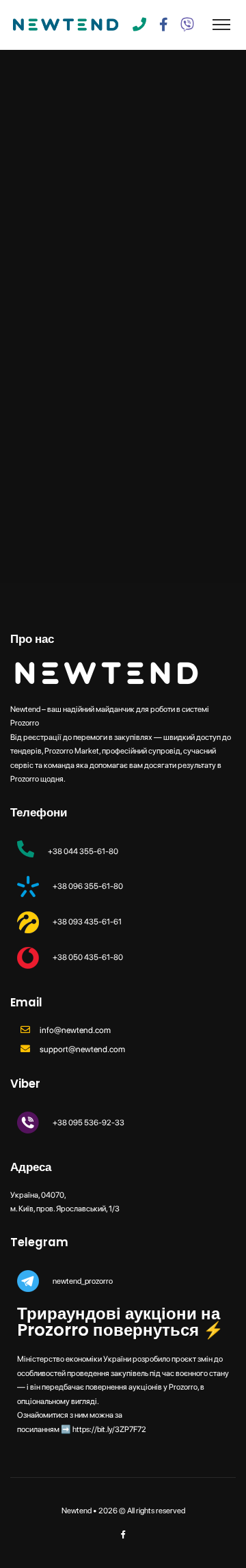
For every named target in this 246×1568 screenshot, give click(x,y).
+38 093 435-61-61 (87, 921)
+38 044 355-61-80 (83, 851)
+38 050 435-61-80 (88, 957)
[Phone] (139, 24)
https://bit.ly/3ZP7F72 (109, 1429)
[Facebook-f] (163, 24)
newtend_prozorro (83, 1281)
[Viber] (187, 24)
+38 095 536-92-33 (88, 1122)
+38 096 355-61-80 (88, 886)
